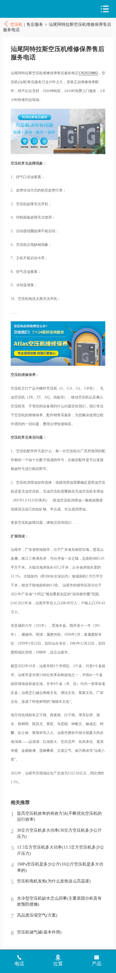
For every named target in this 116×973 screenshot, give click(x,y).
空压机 (29, 9)
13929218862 (88, 73)
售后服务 (34, 24)
